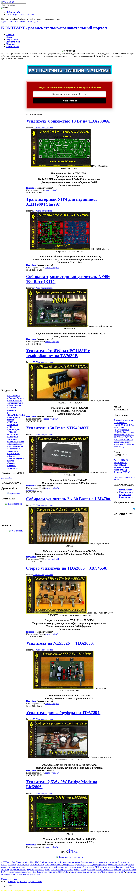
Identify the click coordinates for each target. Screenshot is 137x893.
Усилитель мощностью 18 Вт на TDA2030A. (68, 121)
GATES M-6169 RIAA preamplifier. (124, 426)
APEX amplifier (8, 862)
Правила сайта (35, 881)
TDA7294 (39, 862)
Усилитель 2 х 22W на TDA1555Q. (124, 445)
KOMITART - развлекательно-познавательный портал (54, 27)
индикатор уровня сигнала (21, 867)
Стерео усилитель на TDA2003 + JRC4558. (66, 568)
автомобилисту (51, 862)
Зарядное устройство (97, 865)
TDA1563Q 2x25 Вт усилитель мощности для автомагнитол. (123, 439)
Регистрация (12, 14)
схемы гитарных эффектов (108, 869)
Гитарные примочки (34, 865)
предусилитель (108, 867)
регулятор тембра (18, 869)
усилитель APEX (78, 872)
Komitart (12, 881)
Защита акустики (115, 865)
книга (36, 867)
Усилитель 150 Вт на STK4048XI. (58, 427)
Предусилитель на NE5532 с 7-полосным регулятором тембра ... (124, 432)
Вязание (20, 865)
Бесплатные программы (92, 862)
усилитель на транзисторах (29, 874)
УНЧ (34, 872)
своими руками (42, 869)
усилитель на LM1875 (97, 872)
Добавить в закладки (28, 21)
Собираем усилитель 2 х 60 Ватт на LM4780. (68, 498)
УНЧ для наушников (42, 211)
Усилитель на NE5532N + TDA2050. (60, 643)
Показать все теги (9, 879)
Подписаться (69, 100)
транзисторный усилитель (19, 872)
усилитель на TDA (116, 872)
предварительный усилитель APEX (84, 867)
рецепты (30, 869)
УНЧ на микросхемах (43, 128)
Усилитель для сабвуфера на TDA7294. (63, 712)
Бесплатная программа (70, 862)
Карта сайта (22, 881)
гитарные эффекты (53, 865)
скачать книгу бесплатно (62, 869)
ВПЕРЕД (73, 852)
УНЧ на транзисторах (43, 288)
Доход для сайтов (6, 478)
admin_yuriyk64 (51, 190)
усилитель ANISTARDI (58, 872)
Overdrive (29, 862)
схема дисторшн (88, 869)
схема (76, 869)
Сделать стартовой (9, 21)
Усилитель (42, 872)
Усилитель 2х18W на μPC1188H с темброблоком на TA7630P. (58, 353)
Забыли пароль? (26, 14)
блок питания (110, 862)
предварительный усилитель (54, 867)
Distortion (20, 862)
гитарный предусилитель (74, 865)
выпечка (12, 865)
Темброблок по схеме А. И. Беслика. (123, 421)
